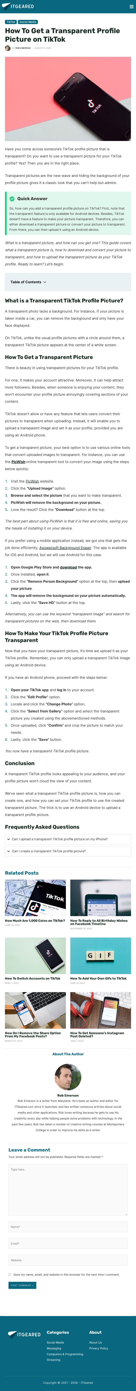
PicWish (32, 481)
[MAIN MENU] (131, 6)
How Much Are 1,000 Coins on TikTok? (35, 921)
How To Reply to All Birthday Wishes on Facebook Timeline (99, 922)
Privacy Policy (98, 1348)
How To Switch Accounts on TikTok (32, 978)
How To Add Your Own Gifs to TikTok (98, 978)
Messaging (54, 1348)
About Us (95, 1342)
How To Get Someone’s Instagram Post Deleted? (97, 1034)
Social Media (28, 22)
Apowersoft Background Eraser (65, 548)
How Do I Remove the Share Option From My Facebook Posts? (33, 1034)
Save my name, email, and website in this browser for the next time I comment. (66, 1274)
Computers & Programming (65, 1354)
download (68, 567)
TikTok (11, 22)
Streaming (53, 1360)
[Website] (68, 1261)
